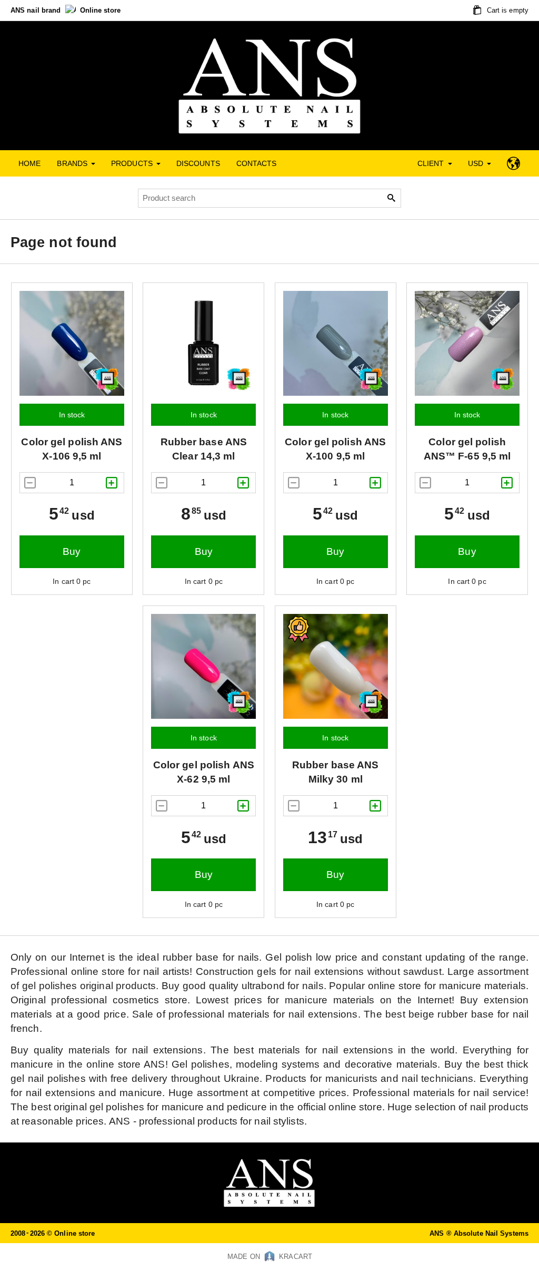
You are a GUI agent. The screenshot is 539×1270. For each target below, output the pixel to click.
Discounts (198, 163)
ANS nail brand (37, 10)
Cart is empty (506, 10)
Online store (100, 10)
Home (29, 163)
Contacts (256, 163)
